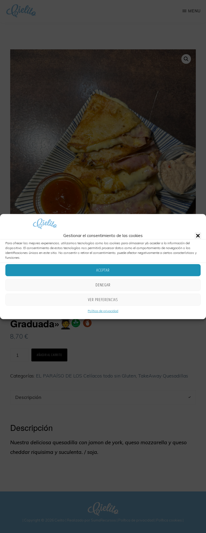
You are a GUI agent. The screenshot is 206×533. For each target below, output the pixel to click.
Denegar (103, 285)
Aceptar (103, 270)
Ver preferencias (103, 299)
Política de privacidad (103, 311)
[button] (198, 235)
